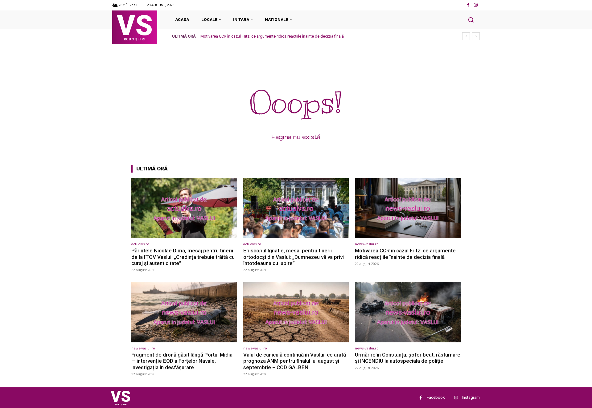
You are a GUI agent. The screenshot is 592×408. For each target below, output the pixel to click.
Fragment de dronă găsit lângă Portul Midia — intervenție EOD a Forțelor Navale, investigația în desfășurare (181, 361)
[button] (471, 20)
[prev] (466, 36)
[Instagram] (476, 5)
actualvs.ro (140, 244)
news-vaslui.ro (367, 244)
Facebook (436, 397)
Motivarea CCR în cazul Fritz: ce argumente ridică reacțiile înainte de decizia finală (272, 36)
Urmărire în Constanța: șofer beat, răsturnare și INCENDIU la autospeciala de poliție (407, 358)
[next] (476, 36)
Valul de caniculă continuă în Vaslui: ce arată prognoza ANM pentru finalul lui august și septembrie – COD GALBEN (294, 361)
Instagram (471, 397)
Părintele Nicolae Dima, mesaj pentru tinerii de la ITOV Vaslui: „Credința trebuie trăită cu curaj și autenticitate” (183, 256)
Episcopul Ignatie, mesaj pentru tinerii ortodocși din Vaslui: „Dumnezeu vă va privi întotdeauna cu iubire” (293, 256)
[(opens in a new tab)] (184, 208)
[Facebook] (468, 5)
